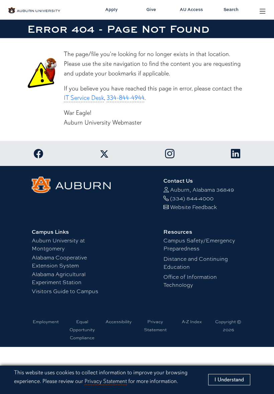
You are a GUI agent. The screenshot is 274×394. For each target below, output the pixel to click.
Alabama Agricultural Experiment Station (59, 278)
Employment (46, 322)
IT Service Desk (84, 98)
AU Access (191, 9)
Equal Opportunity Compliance (82, 330)
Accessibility (119, 322)
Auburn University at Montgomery (58, 244)
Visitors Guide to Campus (65, 291)
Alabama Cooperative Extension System (59, 261)
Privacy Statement (106, 381)
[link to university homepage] (71, 184)
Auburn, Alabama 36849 (202, 189)
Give (151, 9)
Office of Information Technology (190, 280)
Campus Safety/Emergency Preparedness (199, 244)
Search (231, 9)
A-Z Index (192, 322)
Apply (111, 9)
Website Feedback (193, 207)
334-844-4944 (125, 98)
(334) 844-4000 (192, 198)
